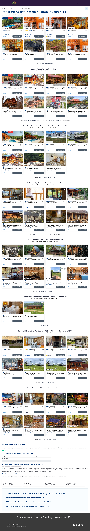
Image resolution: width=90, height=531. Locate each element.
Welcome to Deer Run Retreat (31, 316)
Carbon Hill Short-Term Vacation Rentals (47, 439)
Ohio (3, 34)
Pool (3, 466)
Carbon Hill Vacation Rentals (47, 63)
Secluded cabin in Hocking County (32, 54)
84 (36, 458)
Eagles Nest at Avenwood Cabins (32, 202)
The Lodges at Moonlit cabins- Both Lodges (12, 168)
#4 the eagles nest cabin (51, 202)
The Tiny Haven (28, 407)
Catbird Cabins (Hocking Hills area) (75, 31)
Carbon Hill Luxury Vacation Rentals (31, 120)
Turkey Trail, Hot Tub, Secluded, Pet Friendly (77, 373)
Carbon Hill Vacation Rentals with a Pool (47, 177)
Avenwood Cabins (50, 350)
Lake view (13, 466)
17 (36, 461)
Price (10, 14)
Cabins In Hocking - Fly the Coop (31, 168)
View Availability (17, 36)
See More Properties (45, 325)
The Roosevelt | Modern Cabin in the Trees (77, 259)
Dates (4, 14)
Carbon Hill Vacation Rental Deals (47, 382)
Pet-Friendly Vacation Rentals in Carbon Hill (43, 234)
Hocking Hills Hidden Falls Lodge (75, 282)
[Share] (86, 8)
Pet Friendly (7, 466)
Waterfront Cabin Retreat (30, 225)
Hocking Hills (70, 3)
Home (63, 3)
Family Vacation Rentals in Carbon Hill (45, 291)
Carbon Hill (7, 34)
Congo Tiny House (50, 145)
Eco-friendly (19, 466)
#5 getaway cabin (6, 373)
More (22, 14)
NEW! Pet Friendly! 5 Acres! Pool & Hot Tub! (77, 88)
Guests (16, 14)
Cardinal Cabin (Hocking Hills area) (10, 54)
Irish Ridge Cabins (13, 524)
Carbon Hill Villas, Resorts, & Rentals (54, 120)
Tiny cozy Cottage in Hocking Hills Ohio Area (12, 316)
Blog (77, 3)
